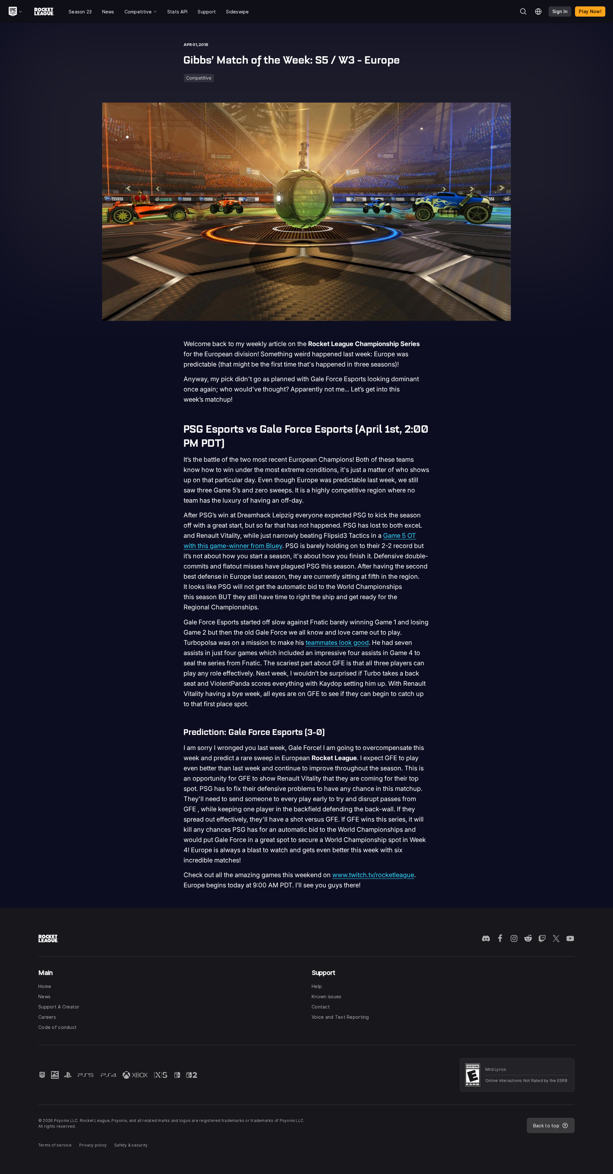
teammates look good (337, 642)
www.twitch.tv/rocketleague (373, 875)
